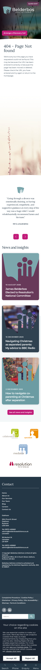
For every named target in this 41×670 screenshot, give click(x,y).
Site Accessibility (30, 600)
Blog (4, 504)
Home (4, 493)
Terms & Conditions (17, 603)
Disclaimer (6, 600)
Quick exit (33, 4)
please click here (13, 651)
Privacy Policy (17, 600)
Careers (5, 507)
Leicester (5, 533)
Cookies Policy (27, 598)
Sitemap (5, 603)
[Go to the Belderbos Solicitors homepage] (18, 10)
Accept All (11, 658)
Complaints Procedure (11, 598)
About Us (5, 496)
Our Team (6, 501)
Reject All (30, 658)
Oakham (5, 515)
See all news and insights (20, 412)
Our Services (7, 498)
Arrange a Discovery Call (15, 33)
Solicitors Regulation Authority (24, 565)
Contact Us (6, 509)
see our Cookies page (19, 647)
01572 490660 (10, 529)
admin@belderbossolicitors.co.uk (15, 531)
